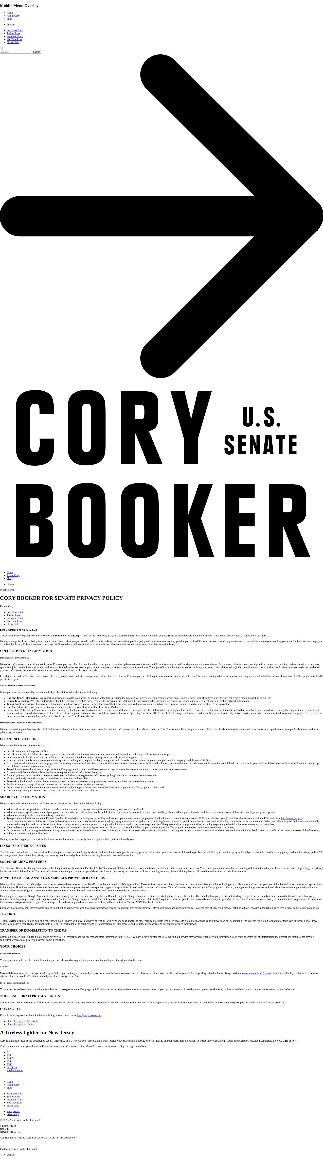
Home (10, 12)
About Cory (13, 15)
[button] (7, 589)
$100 (9, 1061)
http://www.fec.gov (291, 818)
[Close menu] (1, 48)
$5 (8, 1052)
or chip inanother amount (15, 1069)
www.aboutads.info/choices (257, 973)
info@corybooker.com (89, 1015)
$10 (9, 1055)
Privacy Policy (13, 1111)
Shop (9, 18)
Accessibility (13, 1114)
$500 (9, 1064)
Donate (10, 24)
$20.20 (10, 1058)
